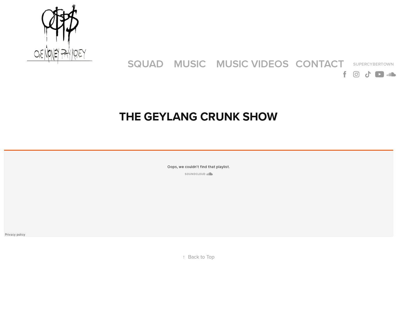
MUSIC (190, 63)
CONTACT (320, 63)
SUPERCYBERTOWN (373, 64)
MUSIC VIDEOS (252, 63)
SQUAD (146, 63)
